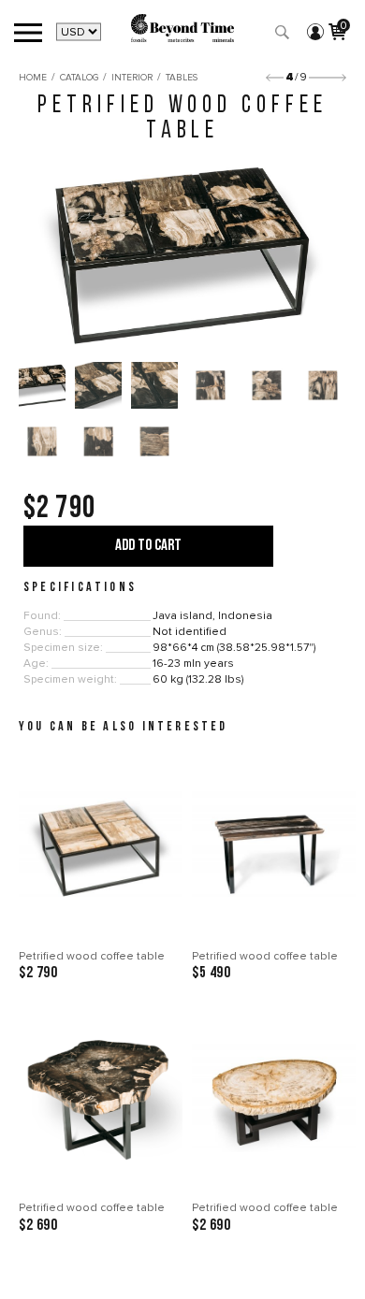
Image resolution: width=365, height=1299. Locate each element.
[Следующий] (327, 77)
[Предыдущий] (275, 77)
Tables (181, 77)
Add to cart (148, 546)
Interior (132, 77)
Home (33, 77)
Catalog (79, 77)
